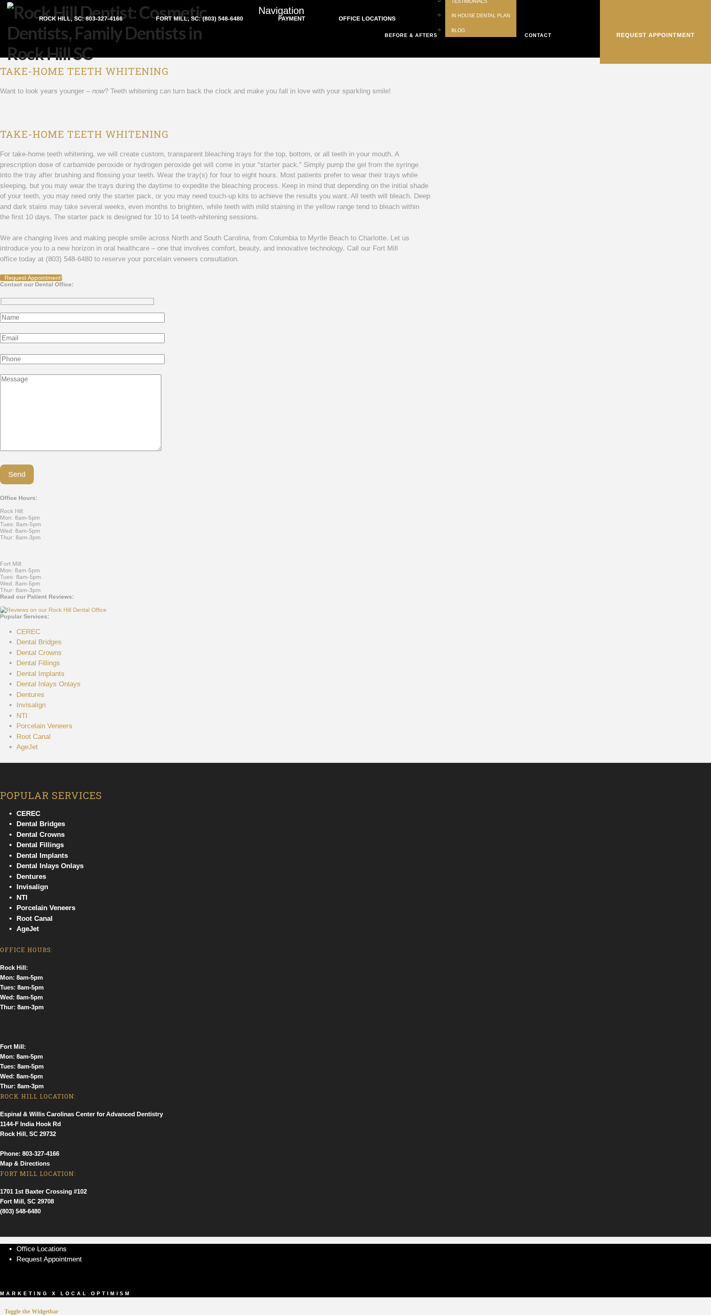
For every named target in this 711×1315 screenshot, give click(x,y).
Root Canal (33, 737)
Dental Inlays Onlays (48, 684)
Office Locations (41, 1249)
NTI (22, 716)
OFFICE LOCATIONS (367, 18)
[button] (276, 29)
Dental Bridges (39, 642)
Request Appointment (49, 1259)
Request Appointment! (33, 277)
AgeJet (27, 747)
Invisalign (31, 705)
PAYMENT (290, 18)
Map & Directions (25, 1163)
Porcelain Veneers (44, 726)
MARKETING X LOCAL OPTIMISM (65, 1293)
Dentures (30, 695)
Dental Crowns (39, 653)
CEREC (28, 632)
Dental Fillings (38, 663)
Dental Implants (40, 674)
